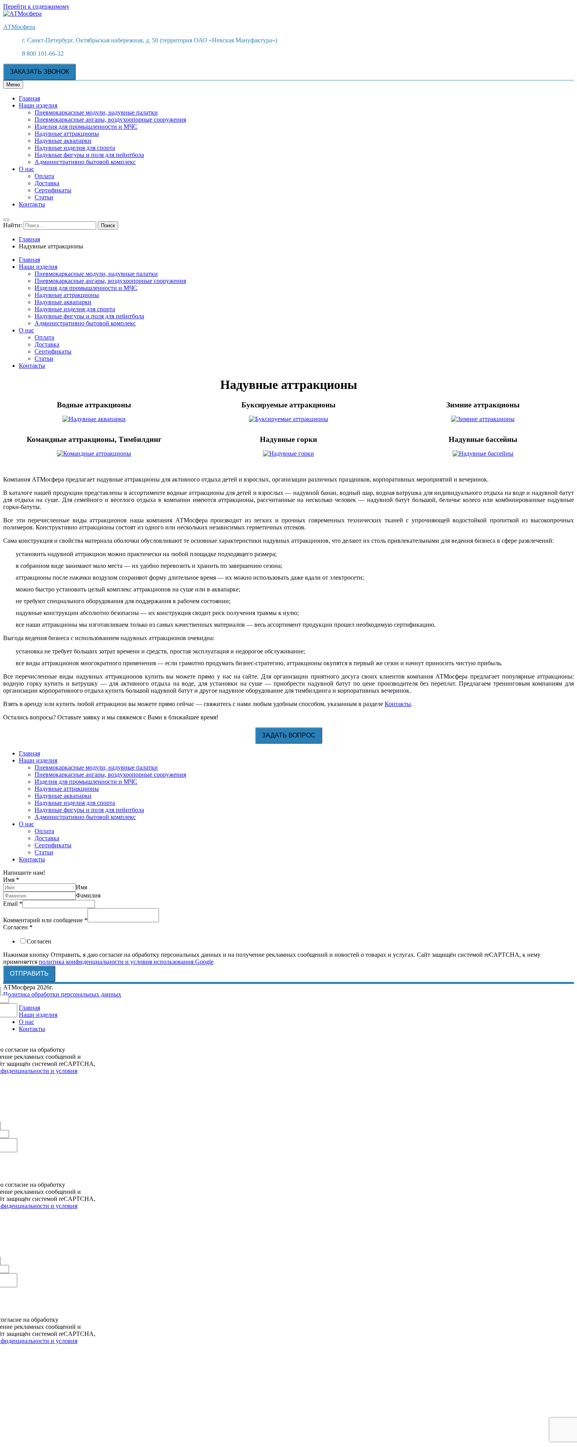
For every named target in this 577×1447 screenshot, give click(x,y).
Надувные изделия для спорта (75, 147)
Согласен (18, 927)
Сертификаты (53, 190)
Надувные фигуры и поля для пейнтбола (89, 154)
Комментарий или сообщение (45, 920)
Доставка (47, 183)
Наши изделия (38, 105)
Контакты (32, 204)
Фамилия (88, 895)
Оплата (44, 176)
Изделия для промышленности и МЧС (86, 126)
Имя (11, 879)
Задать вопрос (289, 735)
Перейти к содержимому (36, 6)
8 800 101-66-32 (43, 53)
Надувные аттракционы (67, 133)
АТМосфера (19, 27)
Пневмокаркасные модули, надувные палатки (96, 112)
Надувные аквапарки (63, 140)
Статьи (44, 197)
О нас (26, 169)
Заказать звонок (39, 71)
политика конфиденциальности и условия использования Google (126, 961)
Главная (29, 98)
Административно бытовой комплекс (85, 162)
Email (12, 903)
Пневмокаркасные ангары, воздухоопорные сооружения (110, 119)
